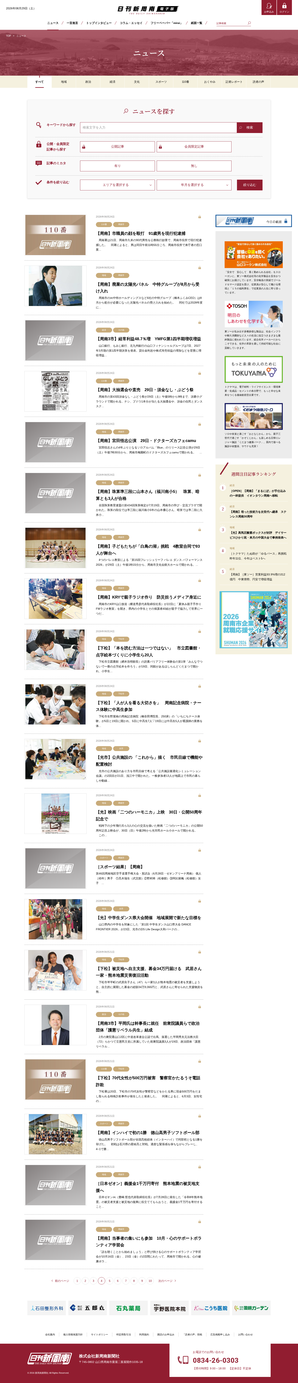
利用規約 (144, 1334)
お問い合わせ (245, 1334)
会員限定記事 (194, 146)
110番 (104, 224)
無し (194, 165)
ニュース (53, 23)
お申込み (269, 11)
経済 (104, 330)
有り (117, 165)
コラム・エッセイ (131, 23)
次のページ (165, 1280)
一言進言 (72, 23)
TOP (8, 35)
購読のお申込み (165, 1334)
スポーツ (104, 858)
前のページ (62, 1280)
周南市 (121, 224)
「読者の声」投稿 (192, 1334)
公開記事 (117, 146)
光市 (121, 748)
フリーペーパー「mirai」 (167, 23)
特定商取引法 (123, 1334)
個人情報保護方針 (73, 1334)
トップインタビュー (99, 23)
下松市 (121, 639)
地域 (104, 275)
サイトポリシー (99, 1334)
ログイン (284, 11)
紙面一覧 (196, 23)
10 (150, 1280)
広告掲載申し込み (220, 1334)
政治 (104, 1014)
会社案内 (50, 1334)
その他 (121, 330)
